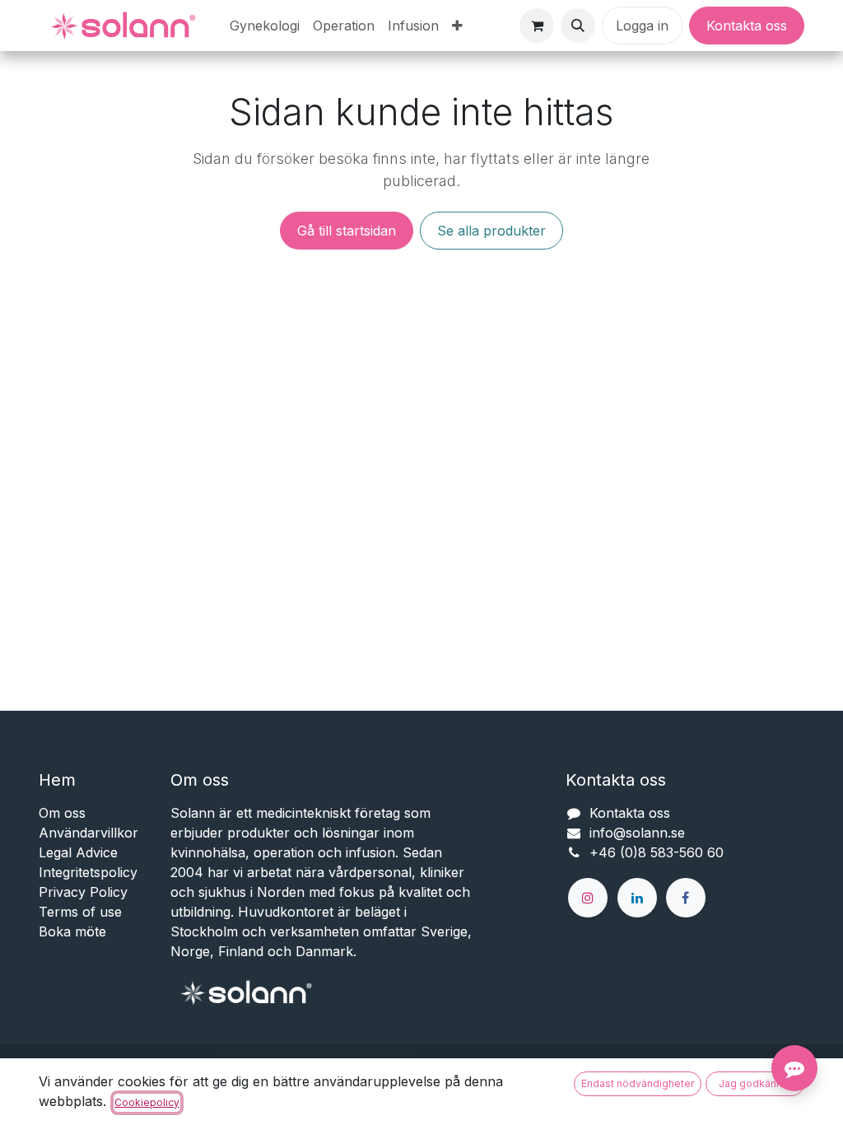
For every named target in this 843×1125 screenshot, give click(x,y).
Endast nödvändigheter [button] (637, 1083)
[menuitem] (264, 25)
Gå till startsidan (346, 230)
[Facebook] (686, 897)
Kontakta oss (746, 25)
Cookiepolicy (146, 1102)
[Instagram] (588, 897)
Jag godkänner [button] (755, 1083)
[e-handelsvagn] (536, 25)
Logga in (642, 25)
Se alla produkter (491, 230)
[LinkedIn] (637, 897)
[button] (578, 25)
